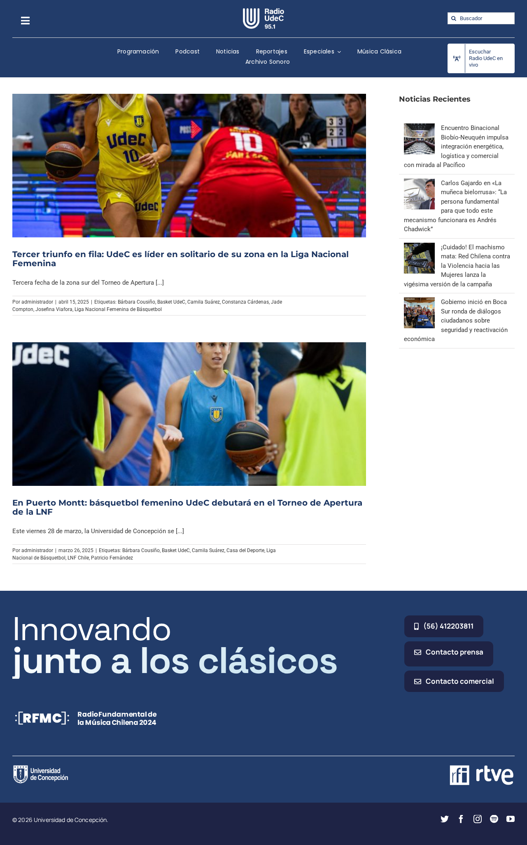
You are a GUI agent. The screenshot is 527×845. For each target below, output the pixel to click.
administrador (37, 302)
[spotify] (494, 819)
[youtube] (510, 819)
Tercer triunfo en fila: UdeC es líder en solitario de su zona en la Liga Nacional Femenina (180, 258)
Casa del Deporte (245, 550)
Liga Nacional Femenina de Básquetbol (118, 309)
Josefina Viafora (53, 309)
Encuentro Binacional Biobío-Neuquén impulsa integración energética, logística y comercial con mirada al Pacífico (456, 146)
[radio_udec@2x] (263, 11)
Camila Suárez (203, 302)
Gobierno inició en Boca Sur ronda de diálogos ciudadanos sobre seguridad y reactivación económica (456, 320)
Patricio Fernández (112, 558)
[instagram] (477, 819)
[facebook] (461, 819)
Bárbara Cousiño (136, 302)
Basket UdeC (171, 302)
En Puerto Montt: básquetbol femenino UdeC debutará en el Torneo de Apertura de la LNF (187, 507)
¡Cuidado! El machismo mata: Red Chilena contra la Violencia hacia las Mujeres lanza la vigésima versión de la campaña (457, 266)
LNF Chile (78, 558)
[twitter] (445, 819)
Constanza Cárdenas (245, 302)
